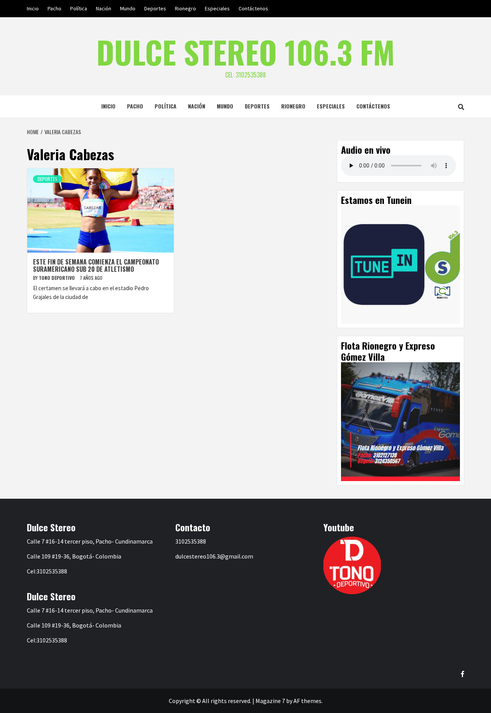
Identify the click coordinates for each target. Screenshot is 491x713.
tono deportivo (57, 277)
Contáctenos (253, 8)
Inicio (33, 8)
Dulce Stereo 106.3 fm (245, 51)
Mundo (127, 8)
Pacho (54, 8)
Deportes (155, 8)
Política (78, 8)
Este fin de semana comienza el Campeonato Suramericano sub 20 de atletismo (96, 265)
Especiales (217, 8)
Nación (103, 8)
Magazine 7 (270, 701)
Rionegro (185, 8)
